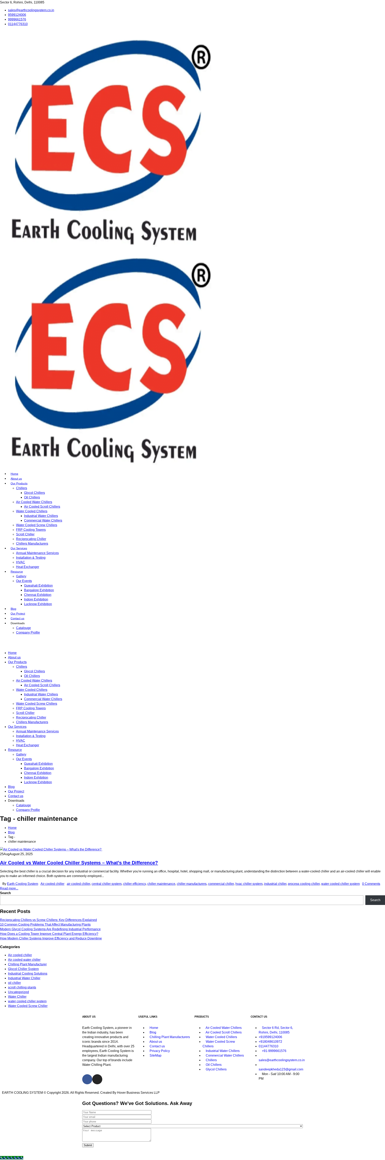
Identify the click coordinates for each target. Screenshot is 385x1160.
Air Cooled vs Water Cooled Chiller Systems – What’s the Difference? (79, 862)
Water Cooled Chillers (31, 511)
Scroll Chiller (25, 534)
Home (14, 473)
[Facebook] (87, 1079)
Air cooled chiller (52, 883)
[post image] (192, 849)
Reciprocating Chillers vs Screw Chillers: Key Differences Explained (48, 920)
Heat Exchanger (27, 567)
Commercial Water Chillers (43, 520)
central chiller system (107, 883)
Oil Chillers (32, 497)
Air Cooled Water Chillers (34, 502)
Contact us (17, 618)
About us (16, 478)
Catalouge (23, 628)
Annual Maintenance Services (37, 553)
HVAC (20, 562)
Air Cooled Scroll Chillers (42, 506)
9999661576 (17, 19)
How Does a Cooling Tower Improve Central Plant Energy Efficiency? (49, 933)
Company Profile (28, 632)
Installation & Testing (31, 557)
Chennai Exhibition (37, 594)
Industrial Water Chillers (41, 516)
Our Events (24, 581)
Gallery (21, 576)
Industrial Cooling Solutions (27, 973)
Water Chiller (17, 996)
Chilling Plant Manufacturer (27, 964)
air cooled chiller (78, 883)
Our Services (19, 548)
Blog (13, 608)
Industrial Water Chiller (24, 978)
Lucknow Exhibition (38, 604)
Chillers (21, 488)
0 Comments (371, 883)
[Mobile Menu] (1, 640)
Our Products (19, 483)
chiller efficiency (134, 883)
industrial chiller (275, 883)
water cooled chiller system (340, 883)
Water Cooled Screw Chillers (36, 525)
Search (5, 893)
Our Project (18, 613)
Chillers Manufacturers (32, 543)
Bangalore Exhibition (39, 590)
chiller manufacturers (192, 883)
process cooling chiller (304, 883)
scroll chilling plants (22, 987)
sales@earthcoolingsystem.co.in (31, 10)
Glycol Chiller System (23, 969)
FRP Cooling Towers (31, 529)
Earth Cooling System (22, 883)
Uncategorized (18, 992)
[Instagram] (97, 1079)
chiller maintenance (161, 883)
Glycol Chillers (34, 492)
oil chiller (14, 982)
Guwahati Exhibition (38, 585)
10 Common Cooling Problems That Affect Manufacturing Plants (45, 924)
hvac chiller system (248, 883)
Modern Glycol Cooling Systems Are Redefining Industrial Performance (50, 929)
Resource (17, 571)
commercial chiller (221, 883)
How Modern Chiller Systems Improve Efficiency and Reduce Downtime (51, 938)
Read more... (9, 888)
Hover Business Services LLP (138, 1092)
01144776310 (18, 24)
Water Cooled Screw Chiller (28, 1006)
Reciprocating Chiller (31, 539)
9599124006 (17, 14)
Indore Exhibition (36, 599)
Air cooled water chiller (24, 959)
